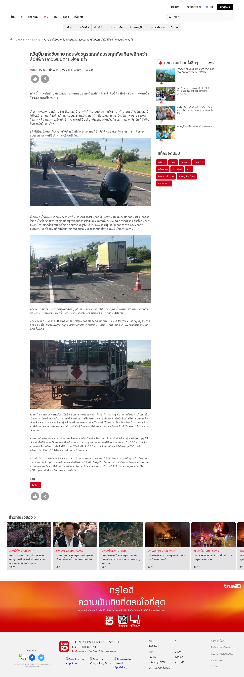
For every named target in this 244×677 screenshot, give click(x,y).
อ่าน (46, 17)
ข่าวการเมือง (117, 27)
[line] (22, 657)
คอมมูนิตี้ (180, 662)
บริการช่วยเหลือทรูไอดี (160, 668)
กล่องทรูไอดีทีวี (157, 662)
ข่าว (25, 40)
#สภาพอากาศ (164, 183)
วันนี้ (13, 17)
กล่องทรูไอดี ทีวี (194, 6)
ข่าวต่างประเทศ (157, 27)
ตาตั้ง (66, 17)
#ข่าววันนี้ (185, 162)
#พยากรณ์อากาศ (166, 176)
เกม (55, 17)
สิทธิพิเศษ (33, 17)
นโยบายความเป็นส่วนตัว (221, 654)
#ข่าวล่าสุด (162, 169)
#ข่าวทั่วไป (176, 169)
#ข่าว (189, 169)
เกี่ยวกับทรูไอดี (217, 641)
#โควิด (173, 162)
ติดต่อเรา (214, 666)
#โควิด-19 (198, 162)
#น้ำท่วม (161, 162)
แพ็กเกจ (179, 657)
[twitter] (41, 657)
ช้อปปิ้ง (153, 657)
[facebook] (32, 657)
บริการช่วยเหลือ (217, 660)
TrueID (21, 7)
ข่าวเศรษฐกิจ (136, 27)
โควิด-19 (84, 27)
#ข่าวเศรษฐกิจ (155, 551)
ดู (21, 17)
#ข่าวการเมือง (62, 551)
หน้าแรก (70, 27)
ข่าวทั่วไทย (99, 27)
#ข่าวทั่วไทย (15, 551)
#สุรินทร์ (35, 485)
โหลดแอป (174, 6)
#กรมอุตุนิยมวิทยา (187, 176)
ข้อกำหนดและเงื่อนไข (220, 647)
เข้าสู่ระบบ (225, 7)
